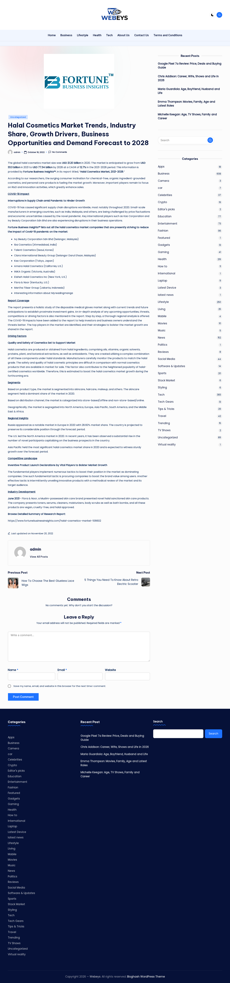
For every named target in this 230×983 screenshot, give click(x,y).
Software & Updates (171, 366)
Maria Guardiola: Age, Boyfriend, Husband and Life (189, 91)
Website (110, 670)
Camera (163, 181)
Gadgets (164, 245)
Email (62, 670)
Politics (162, 345)
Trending (164, 423)
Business (163, 174)
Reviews (163, 352)
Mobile (162, 316)
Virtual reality (167, 445)
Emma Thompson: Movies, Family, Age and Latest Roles (186, 104)
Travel (162, 416)
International (166, 273)
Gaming (163, 252)
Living (161, 309)
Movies (162, 323)
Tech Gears (166, 402)
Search (158, 721)
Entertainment (167, 223)
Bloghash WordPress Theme (146, 976)
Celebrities (165, 195)
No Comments (59, 152)
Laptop (162, 280)
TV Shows (164, 430)
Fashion (163, 231)
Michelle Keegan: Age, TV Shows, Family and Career (187, 116)
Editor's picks (166, 209)
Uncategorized (18, 117)
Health (162, 259)
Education (164, 216)
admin (35, 549)
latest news (166, 295)
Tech (161, 395)
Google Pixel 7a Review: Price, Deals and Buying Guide (189, 66)
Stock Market (166, 380)
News (161, 338)
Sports (162, 373)
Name (13, 670)
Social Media (166, 359)
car (160, 188)
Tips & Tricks (166, 409)
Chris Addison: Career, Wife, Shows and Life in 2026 (188, 78)
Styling (162, 388)
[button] (39, 556)
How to (162, 266)
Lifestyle (163, 302)
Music (162, 330)
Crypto (162, 202)
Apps (161, 166)
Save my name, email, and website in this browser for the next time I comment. (59, 686)
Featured (164, 238)
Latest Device (167, 288)
